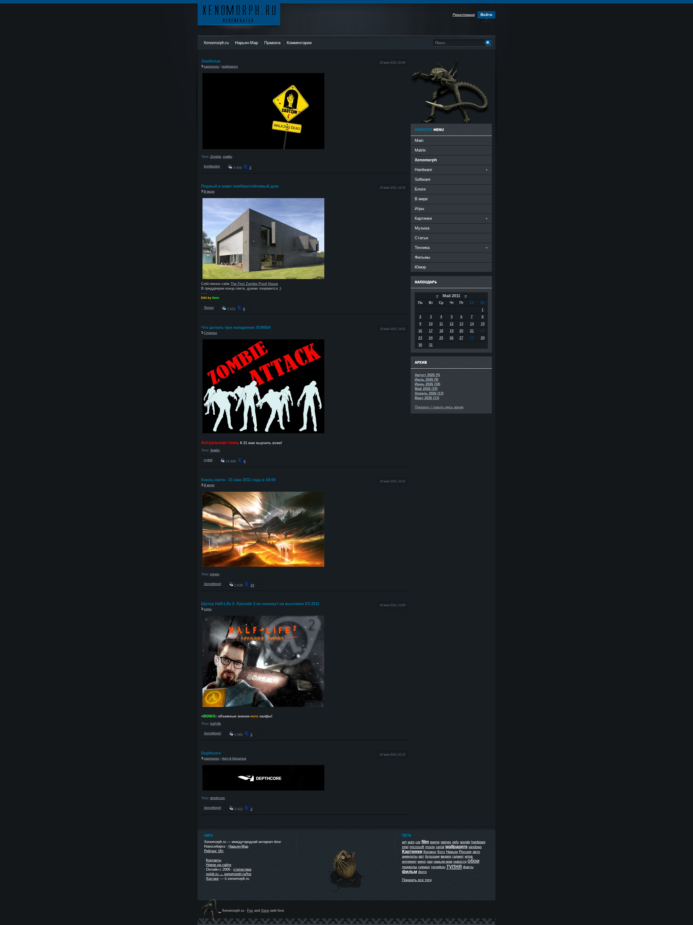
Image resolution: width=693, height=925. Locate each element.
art (404, 842)
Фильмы (422, 257)
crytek (208, 460)
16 (420, 331)
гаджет (458, 856)
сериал (424, 867)
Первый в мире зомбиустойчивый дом (240, 186)
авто (476, 852)
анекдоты (409, 856)
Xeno (265, 910)
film (425, 841)
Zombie (215, 156)
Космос (429, 851)
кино (422, 861)
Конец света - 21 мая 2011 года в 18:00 (238, 479)
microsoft (417, 847)
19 (451, 331)
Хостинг (212, 879)
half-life (215, 723)
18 (441, 331)
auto (411, 842)
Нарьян (452, 852)
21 (472, 331)
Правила (272, 42)
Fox (250, 910)
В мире (209, 191)
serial (440, 847)
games (446, 842)
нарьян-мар (443, 862)
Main (419, 140)
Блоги (420, 189)
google (465, 842)
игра (469, 856)
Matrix (420, 150)
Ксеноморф (239, 13)
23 (420, 338)
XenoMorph (212, 584)
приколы (409, 867)
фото (422, 872)
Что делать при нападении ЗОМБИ (236, 327)
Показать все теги (417, 880)
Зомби (215, 450)
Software (422, 179)
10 (431, 324)
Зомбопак (211, 61)
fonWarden (212, 166)
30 (420, 345)
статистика (242, 869)
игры (208, 609)
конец (214, 574)
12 (451, 324)
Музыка (422, 228)
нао (430, 862)
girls (455, 842)
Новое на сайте (218, 865)
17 (431, 331)
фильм (409, 871)
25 (441, 338)
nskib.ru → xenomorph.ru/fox (228, 874)
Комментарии (299, 42)
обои (473, 861)
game (435, 842)
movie (430, 847)
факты (468, 867)
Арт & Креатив (234, 758)
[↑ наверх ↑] (345, 891)
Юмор (420, 267)
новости (459, 862)
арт (421, 856)
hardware (478, 842)
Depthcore (211, 753)
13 (461, 324)
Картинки (412, 851)
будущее (432, 856)
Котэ (441, 852)
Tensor (209, 307)
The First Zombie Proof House (254, 284)
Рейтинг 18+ (214, 851)
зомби (227, 156)
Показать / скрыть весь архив (439, 407)
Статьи (210, 332)
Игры (419, 208)
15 (483, 324)
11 (441, 324)
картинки (211, 66)
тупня (454, 866)
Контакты (213, 860)
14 (472, 324)
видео (446, 856)
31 (431, 345)
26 (451, 338)
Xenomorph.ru (216, 42)
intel (405, 847)
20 (461, 331)
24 (431, 338)
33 (252, 585)
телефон (438, 867)
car (418, 842)
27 (461, 338)
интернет (409, 862)
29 (483, 338)
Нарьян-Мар (246, 42)
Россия (465, 851)
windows (475, 847)
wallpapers (230, 66)
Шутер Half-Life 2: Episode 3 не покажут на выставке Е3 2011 (260, 603)
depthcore (217, 798)
